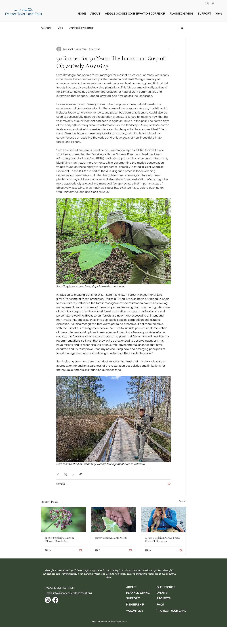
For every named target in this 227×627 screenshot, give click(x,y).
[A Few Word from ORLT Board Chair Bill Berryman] (163, 519)
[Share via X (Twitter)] (65, 474)
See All (182, 501)
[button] (182, 28)
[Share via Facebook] (57, 474)
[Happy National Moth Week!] (113, 519)
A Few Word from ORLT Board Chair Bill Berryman (162, 539)
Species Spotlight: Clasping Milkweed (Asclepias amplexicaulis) (59, 539)
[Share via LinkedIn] (72, 474)
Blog (60, 28)
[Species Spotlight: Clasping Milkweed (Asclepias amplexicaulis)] (63, 519)
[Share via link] (80, 474)
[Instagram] (206, 3)
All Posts (46, 28)
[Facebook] (213, 3)
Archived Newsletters (81, 28)
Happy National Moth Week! (111, 537)
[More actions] (169, 49)
